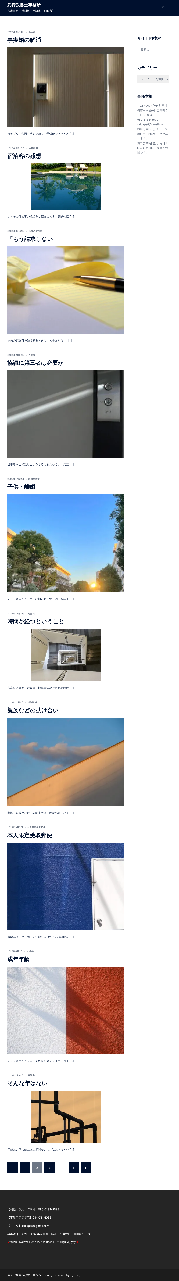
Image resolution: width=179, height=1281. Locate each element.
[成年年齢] (65, 1010)
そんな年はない (27, 1083)
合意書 (32, 355)
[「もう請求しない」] (65, 290)
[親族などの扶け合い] (65, 762)
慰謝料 (31, 613)
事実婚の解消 (24, 39)
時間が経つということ (36, 621)
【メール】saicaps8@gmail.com (28, 1226)
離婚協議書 (34, 479)
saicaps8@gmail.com (151, 124)
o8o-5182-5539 (147, 119)
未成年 (30, 951)
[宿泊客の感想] (66, 186)
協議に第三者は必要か (35, 362)
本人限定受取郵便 (36, 827)
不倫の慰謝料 (35, 231)
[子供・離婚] (65, 543)
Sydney (75, 1275)
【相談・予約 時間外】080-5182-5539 (33, 1209)
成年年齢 (18, 959)
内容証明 (33, 148)
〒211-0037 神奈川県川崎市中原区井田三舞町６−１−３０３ (152, 110)
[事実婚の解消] (65, 87)
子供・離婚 (21, 486)
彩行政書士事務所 (24, 5)
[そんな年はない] (66, 1116)
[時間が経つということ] (66, 655)
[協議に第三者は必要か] (65, 414)
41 (73, 1167)
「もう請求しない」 (33, 238)
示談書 (31, 1075)
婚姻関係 (32, 702)
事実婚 (32, 32)
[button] (163, 7)
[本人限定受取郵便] (65, 886)
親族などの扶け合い (33, 710)
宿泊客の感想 (24, 155)
